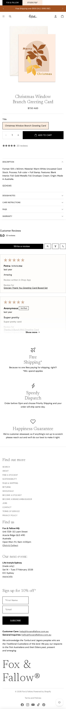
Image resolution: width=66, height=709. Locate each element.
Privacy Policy (9, 515)
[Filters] (55, 246)
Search (6, 467)
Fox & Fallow (12, 2)
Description (8, 162)
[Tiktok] (38, 705)
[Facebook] (22, 705)
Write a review (22, 246)
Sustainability (9, 479)
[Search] (10, 16)
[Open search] (48, 246)
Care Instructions (11, 202)
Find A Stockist (10, 475)
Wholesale (8, 491)
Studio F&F (32, 2)
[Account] (55, 16)
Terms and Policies (33, 698)
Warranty (7, 216)
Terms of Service (11, 511)
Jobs (4, 503)
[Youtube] (33, 705)
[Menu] (3, 16)
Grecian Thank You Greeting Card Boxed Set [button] (26, 287)
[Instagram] (27, 705)
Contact (7, 507)
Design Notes (8, 195)
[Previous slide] (3, 8)
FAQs (4, 209)
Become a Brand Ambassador (17, 499)
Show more (31, 332)
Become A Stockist (12, 495)
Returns (6, 487)
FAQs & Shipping (10, 483)
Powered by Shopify (42, 691)
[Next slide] (62, 8)
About (5, 471)
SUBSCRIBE (15, 620)
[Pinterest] (44, 705)
